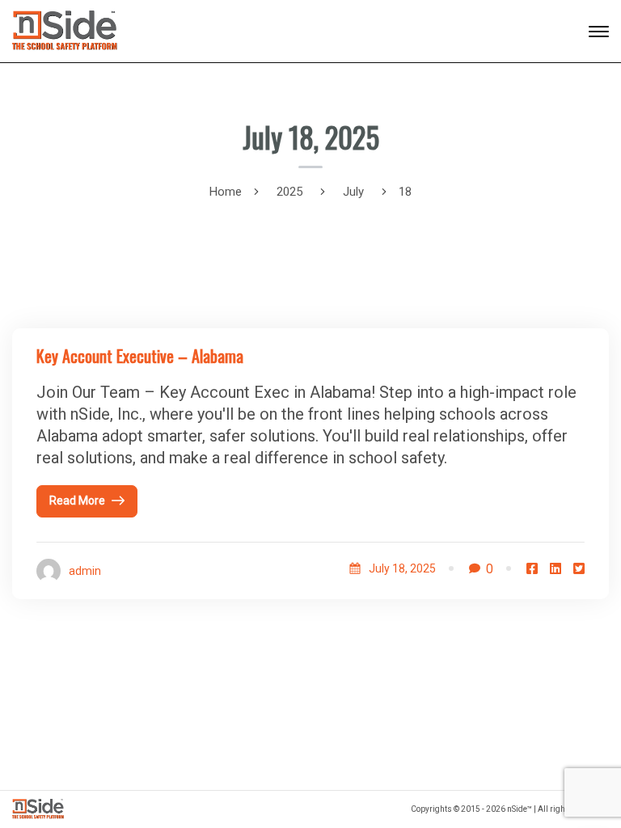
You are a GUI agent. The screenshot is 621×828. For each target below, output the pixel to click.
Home (225, 191)
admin (85, 570)
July (353, 191)
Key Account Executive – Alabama (139, 356)
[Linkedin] (555, 569)
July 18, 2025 (402, 568)
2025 (289, 191)
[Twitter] (579, 569)
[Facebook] (532, 569)
